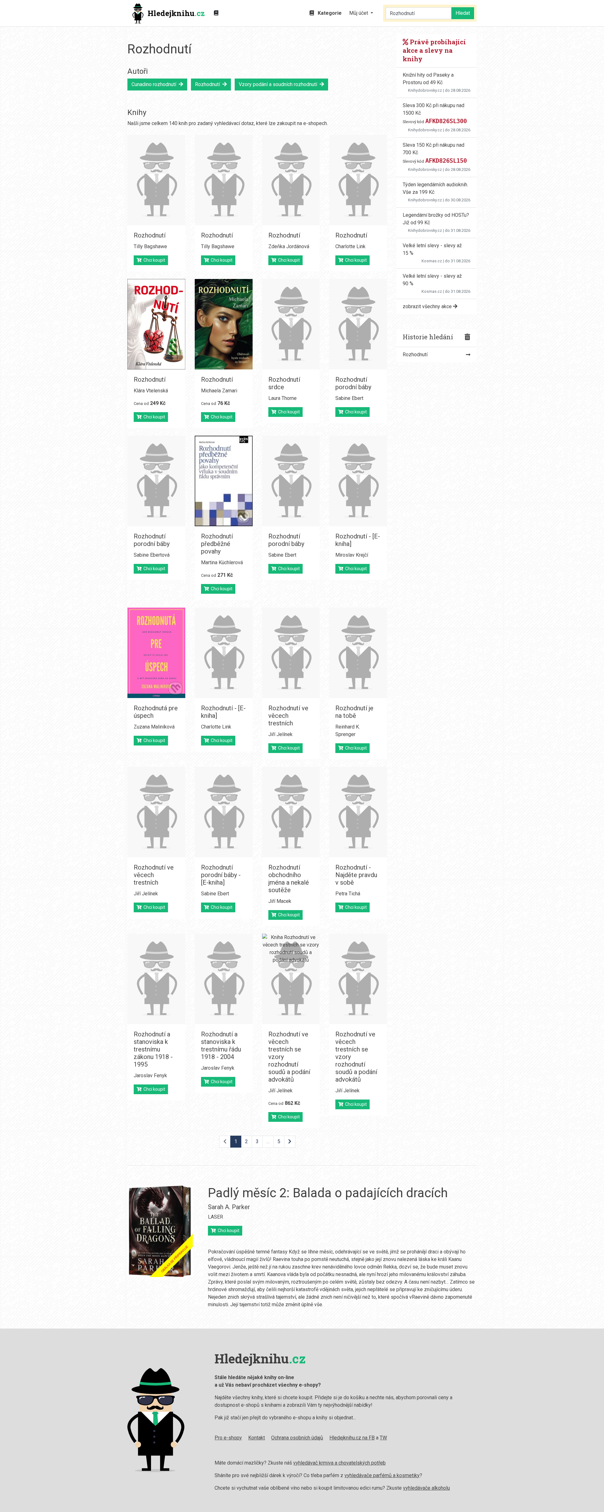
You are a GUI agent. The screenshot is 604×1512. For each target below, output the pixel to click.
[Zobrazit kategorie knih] (216, 13)
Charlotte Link (350, 246)
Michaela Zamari (219, 391)
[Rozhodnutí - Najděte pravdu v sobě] (358, 812)
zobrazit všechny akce (428, 306)
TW (383, 1438)
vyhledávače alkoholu (426, 1488)
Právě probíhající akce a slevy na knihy (434, 50)
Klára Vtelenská (151, 391)
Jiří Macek (279, 901)
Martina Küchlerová (222, 562)
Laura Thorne (282, 398)
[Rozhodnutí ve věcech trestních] (291, 653)
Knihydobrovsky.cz (425, 90)
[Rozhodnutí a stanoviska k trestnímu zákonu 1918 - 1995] (156, 979)
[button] (361, 13)
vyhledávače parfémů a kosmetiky (382, 1475)
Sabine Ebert (349, 398)
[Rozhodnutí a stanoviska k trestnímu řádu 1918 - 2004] (224, 979)
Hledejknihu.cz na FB (352, 1438)
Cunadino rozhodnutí (155, 84)
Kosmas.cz (432, 261)
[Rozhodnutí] (156, 180)
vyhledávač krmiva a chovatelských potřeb (339, 1463)
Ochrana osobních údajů (297, 1438)
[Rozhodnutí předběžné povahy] (224, 481)
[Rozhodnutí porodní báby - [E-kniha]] (224, 812)
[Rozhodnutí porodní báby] (358, 324)
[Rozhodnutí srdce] (291, 324)
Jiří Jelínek (280, 734)
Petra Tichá (347, 894)
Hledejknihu (176, 13)
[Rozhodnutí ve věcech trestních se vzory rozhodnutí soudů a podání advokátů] (291, 979)
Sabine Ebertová (152, 555)
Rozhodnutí (208, 84)
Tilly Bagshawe (150, 246)
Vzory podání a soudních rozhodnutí (279, 84)
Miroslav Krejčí (351, 555)
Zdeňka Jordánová (288, 246)
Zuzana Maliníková (154, 727)
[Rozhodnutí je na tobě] (358, 653)
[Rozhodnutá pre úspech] (156, 653)
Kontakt (256, 1438)
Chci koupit (153, 260)
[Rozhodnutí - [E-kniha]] (358, 481)
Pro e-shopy (228, 1438)
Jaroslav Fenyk (150, 1075)
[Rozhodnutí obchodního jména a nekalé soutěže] (291, 812)
